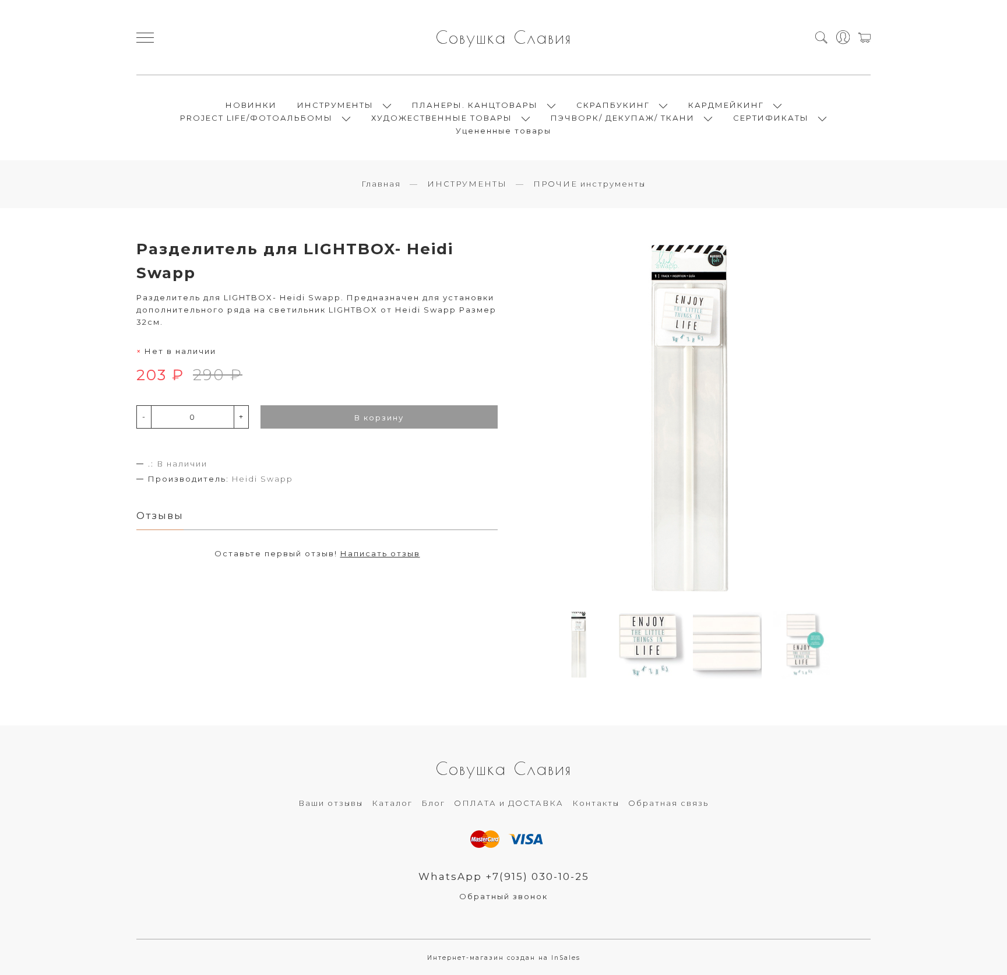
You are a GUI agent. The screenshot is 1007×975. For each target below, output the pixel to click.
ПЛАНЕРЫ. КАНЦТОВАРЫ (475, 105)
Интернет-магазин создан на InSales (503, 958)
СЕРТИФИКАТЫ (771, 117)
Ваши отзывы (330, 803)
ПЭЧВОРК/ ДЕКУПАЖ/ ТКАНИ (623, 117)
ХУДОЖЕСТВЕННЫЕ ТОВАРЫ (441, 117)
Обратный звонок (503, 896)
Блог (433, 803)
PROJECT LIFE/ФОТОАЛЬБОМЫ (256, 117)
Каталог (392, 803)
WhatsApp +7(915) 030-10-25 (503, 876)
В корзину (379, 417)
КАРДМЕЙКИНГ (726, 105)
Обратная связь (668, 803)
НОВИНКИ (251, 105)
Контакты (595, 803)
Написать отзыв (380, 553)
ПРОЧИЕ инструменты (589, 183)
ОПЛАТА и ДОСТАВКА (509, 803)
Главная (381, 183)
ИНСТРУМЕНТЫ (335, 105)
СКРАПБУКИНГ (613, 105)
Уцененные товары (503, 130)
